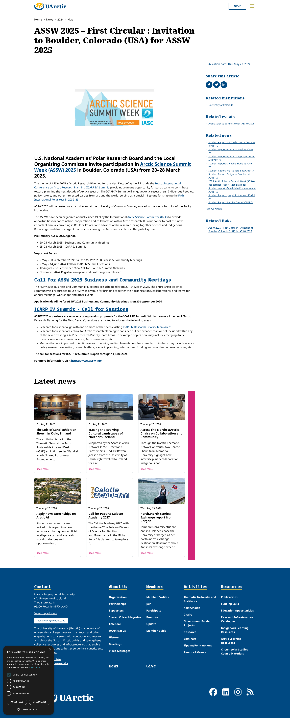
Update (151, 624)
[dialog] (28, 680)
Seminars (190, 639)
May (70, 19)
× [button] (50, 649)
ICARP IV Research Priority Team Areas (147, 327)
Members (154, 587)
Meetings (115, 644)
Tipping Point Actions (198, 645)
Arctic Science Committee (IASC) (147, 217)
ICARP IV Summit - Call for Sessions (81, 309)
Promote (152, 617)
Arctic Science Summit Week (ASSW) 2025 (231, 123)
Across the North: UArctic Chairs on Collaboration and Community (161, 433)
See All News (214, 209)
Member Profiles (157, 597)
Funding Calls (230, 604)
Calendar (115, 624)
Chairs (188, 614)
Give (237, 6)
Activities (195, 587)
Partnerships (117, 604)
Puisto (57, 659)
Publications (229, 597)
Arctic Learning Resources (231, 641)
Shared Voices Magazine (125, 617)
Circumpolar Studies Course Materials (234, 651)
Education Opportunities (237, 610)
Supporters (116, 610)
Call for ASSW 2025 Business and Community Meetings (102, 279)
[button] (28, 709)
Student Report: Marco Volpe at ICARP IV (231, 170)
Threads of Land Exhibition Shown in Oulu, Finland (56, 431)
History (114, 637)
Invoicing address (45, 613)
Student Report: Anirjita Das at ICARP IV (230, 202)
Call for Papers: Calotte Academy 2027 (105, 515)
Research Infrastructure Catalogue (237, 619)
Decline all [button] (39, 701)
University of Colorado (220, 104)
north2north (192, 608)
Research (190, 632)
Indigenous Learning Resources (235, 630)
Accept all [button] (17, 701)
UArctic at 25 (117, 631)
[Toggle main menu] (252, 6)
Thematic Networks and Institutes (200, 599)
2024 (60, 19)
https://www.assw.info (86, 360)
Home (38, 19)
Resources (231, 587)
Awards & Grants (195, 652)
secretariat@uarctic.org (50, 620)
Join (148, 604)
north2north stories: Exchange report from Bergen (157, 517)
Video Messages (119, 651)
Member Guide (156, 631)
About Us (118, 587)
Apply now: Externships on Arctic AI (56, 515)
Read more (42, 468)
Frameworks (60, 663)
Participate (153, 610)
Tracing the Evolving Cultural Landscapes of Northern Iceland (105, 433)
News (49, 19)
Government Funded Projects (197, 623)
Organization (118, 597)
